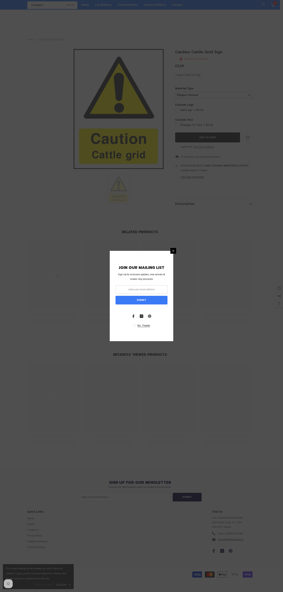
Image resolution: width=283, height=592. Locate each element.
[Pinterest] (150, 316)
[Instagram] (141, 316)
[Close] (173, 251)
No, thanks (143, 325)
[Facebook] (133, 316)
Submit (141, 300)
